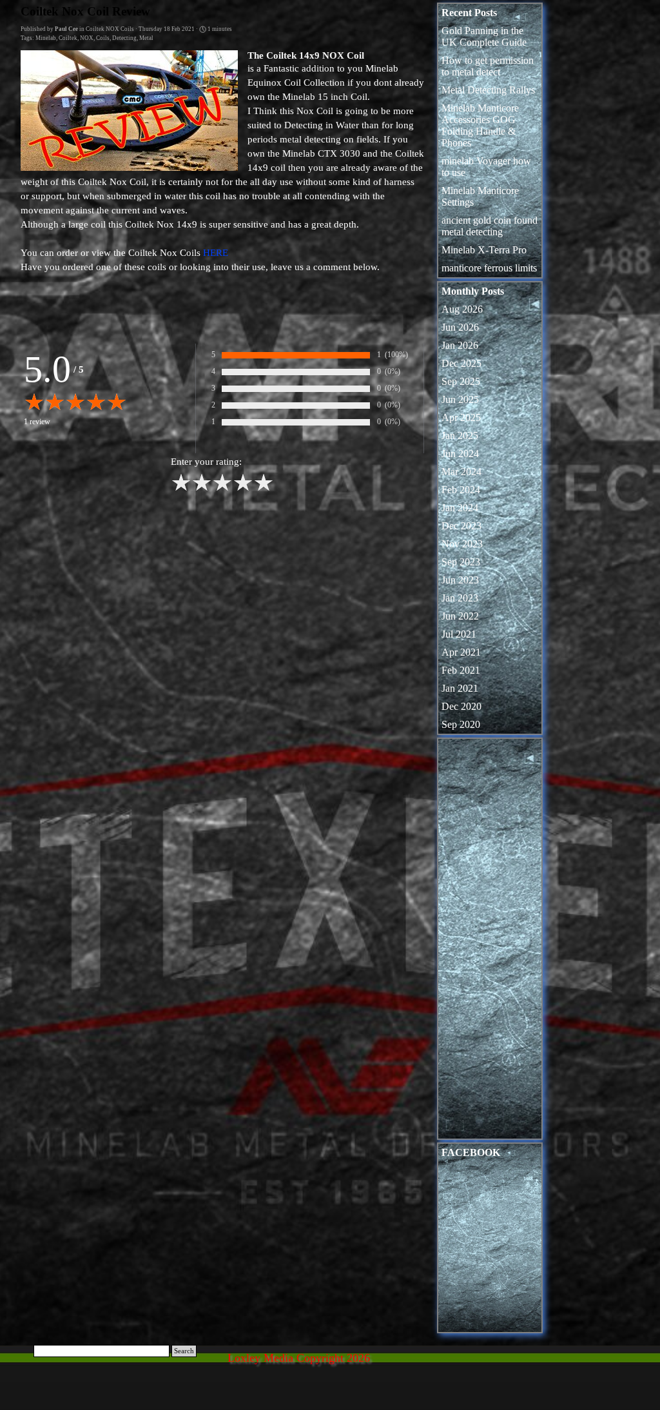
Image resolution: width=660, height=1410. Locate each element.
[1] (181, 489)
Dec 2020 (461, 706)
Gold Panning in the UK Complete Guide (484, 36)
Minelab (45, 38)
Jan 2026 (460, 345)
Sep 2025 (461, 381)
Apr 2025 (461, 417)
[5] (263, 489)
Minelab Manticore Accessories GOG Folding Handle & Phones (480, 125)
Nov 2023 (462, 543)
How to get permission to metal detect (488, 66)
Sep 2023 (461, 561)
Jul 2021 (459, 634)
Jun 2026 (460, 327)
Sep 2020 (461, 724)
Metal (146, 38)
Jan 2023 (460, 597)
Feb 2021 (461, 670)
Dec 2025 (461, 363)
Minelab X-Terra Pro (484, 249)
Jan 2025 (460, 435)
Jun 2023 (460, 579)
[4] (243, 489)
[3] (222, 489)
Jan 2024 (460, 507)
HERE (215, 253)
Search (184, 1351)
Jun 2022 (460, 616)
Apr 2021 (461, 652)
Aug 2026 (462, 309)
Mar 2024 (461, 471)
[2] (201, 489)
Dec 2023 (461, 525)
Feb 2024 (461, 489)
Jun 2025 (460, 399)
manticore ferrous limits (489, 267)
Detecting (124, 38)
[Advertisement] (490, 942)
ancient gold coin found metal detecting (490, 226)
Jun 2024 (460, 453)
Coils (103, 38)
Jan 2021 (460, 688)
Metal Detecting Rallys (488, 89)
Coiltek (68, 38)
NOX (86, 38)
